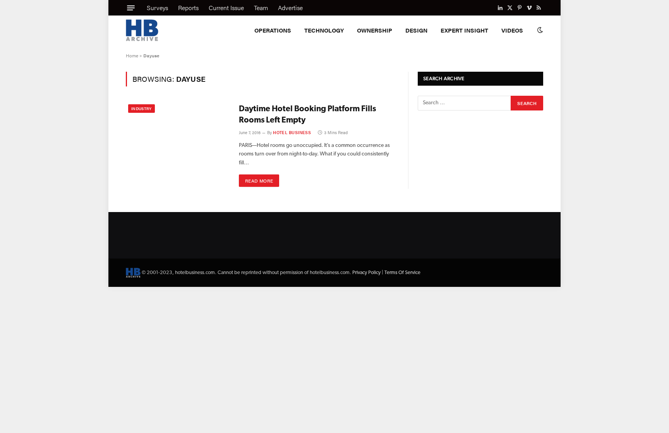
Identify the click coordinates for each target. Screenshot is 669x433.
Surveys (157, 7)
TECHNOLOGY (324, 30)
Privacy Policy (366, 272)
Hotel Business (292, 132)
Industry (141, 108)
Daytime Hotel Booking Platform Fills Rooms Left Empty (307, 114)
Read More (259, 180)
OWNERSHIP (374, 30)
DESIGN (416, 30)
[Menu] (131, 8)
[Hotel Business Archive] (142, 30)
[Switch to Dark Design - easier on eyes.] (539, 30)
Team (261, 7)
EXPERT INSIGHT (464, 30)
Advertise (290, 7)
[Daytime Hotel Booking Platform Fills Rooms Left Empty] (177, 136)
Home (132, 55)
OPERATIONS (272, 30)
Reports (188, 7)
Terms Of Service (402, 272)
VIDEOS (512, 30)
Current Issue (226, 7)
